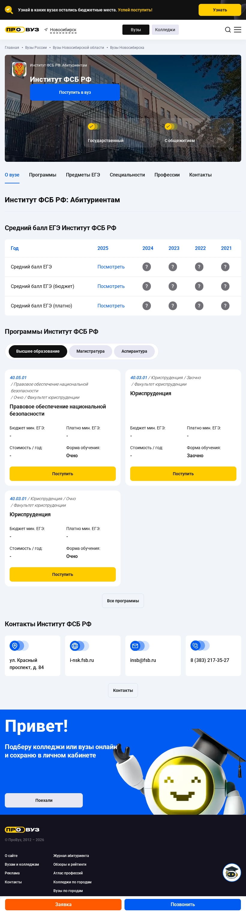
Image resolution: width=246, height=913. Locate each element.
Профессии (167, 175)
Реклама (12, 873)
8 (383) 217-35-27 (205, 639)
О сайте (11, 856)
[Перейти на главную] (22, 30)
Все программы (123, 600)
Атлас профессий (68, 873)
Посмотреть (111, 267)
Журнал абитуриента (71, 856)
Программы (42, 175)
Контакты (200, 175)
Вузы (136, 29)
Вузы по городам (68, 891)
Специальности (127, 175)
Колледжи (165, 29)
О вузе (12, 175)
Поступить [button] (62, 473)
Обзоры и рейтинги (69, 864)
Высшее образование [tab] (38, 351)
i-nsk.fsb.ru (77, 639)
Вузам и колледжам (22, 864)
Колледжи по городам (72, 882)
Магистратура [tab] (90, 351)
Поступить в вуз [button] (75, 92)
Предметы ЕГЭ (83, 175)
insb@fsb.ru (138, 639)
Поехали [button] (43, 800)
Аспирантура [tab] (134, 351)
